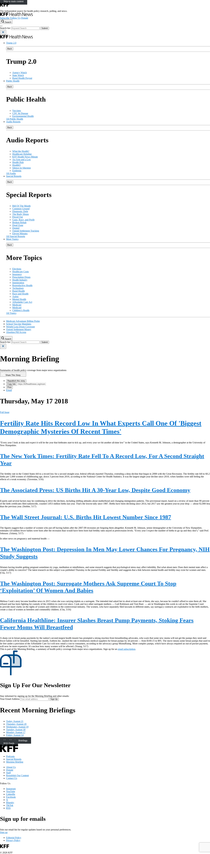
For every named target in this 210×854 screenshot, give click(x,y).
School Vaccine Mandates (18, 324)
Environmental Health (23, 116)
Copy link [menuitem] (11, 384)
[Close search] (3, 32)
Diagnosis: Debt (20, 211)
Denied (15, 228)
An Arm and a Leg (21, 159)
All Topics (11, 313)
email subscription (126, 649)
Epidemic (17, 170)
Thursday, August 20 (16, 724)
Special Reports (13, 176)
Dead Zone (17, 225)
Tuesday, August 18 (15, 729)
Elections (16, 268)
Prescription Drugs (21, 277)
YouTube (10, 791)
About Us (11, 767)
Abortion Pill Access (16, 332)
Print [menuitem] (9, 387)
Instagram (11, 788)
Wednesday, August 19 (17, 726)
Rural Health (18, 291)
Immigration (18, 282)
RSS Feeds (9, 743)
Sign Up (53, 699)
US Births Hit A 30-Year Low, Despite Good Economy (95, 490)
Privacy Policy (13, 840)
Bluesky (10, 802)
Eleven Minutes (20, 233)
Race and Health (20, 293)
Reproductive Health (22, 285)
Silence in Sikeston (21, 168)
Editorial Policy (13, 837)
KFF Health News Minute (25, 156)
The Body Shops (20, 214)
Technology (18, 288)
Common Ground (21, 208)
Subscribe (5, 18)
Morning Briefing (14, 762)
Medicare (16, 304)
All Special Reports (15, 236)
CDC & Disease (20, 113)
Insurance (17, 274)
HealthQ (16, 165)
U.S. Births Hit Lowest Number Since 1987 (85, 517)
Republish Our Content (17, 775)
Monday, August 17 (15, 732)
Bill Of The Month (21, 206)
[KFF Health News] (16, 15)
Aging (15, 296)
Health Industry (19, 280)
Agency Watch (19, 72)
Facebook (11, 797)
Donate (24, 18)
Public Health (12, 81)
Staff (8, 772)
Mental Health (19, 299)
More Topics (12, 239)
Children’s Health (20, 310)
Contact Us (11, 778)
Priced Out (17, 217)
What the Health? (20, 151)
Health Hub (18, 162)
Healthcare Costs (20, 271)
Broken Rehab (19, 222)
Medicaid (16, 307)
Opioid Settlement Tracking (25, 230)
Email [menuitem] (9, 390)
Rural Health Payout (22, 78)
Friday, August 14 (15, 735)
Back (9, 49)
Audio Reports (13, 121)
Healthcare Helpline (22, 154)
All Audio (11, 173)
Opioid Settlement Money (18, 329)
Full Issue (4, 412)
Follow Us (15, 18)
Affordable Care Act (22, 302)
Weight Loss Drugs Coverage (20, 326)
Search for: (5, 28)
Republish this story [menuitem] (16, 381)
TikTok (9, 805)
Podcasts (10, 756)
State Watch (18, 75)
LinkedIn (10, 794)
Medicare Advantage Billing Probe (23, 321)
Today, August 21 (14, 721)
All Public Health (14, 119)
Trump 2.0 (11, 43)
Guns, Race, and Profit (23, 219)
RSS (8, 808)
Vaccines (16, 110)
